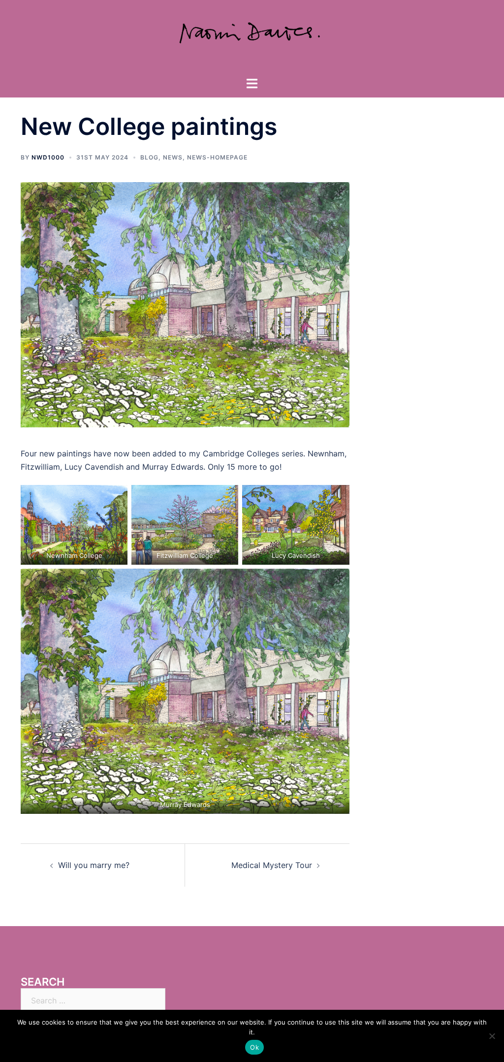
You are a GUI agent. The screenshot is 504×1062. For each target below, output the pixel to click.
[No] (492, 1036)
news (173, 157)
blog (149, 157)
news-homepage (217, 157)
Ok (254, 1047)
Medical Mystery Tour (271, 865)
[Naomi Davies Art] (252, 37)
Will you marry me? (93, 865)
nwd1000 (48, 157)
